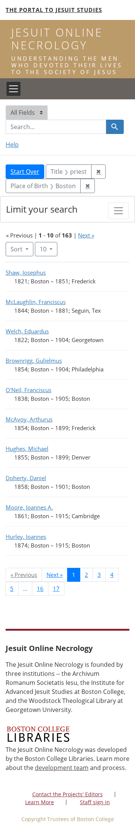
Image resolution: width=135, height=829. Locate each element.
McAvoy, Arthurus (29, 419)
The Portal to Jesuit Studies (54, 10)
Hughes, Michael (27, 448)
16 (40, 588)
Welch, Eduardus (27, 331)
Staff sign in (95, 802)
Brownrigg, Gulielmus (34, 360)
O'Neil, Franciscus (28, 390)
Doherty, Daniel (26, 478)
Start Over (24, 171)
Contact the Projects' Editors (67, 794)
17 (56, 588)
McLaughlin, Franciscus (36, 302)
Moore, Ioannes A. (29, 507)
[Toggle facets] (118, 210)
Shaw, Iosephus (26, 272)
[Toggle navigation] (13, 88)
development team (61, 768)
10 (48, 249)
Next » (86, 235)
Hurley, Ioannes (26, 536)
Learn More (39, 802)
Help (12, 144)
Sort (16, 249)
